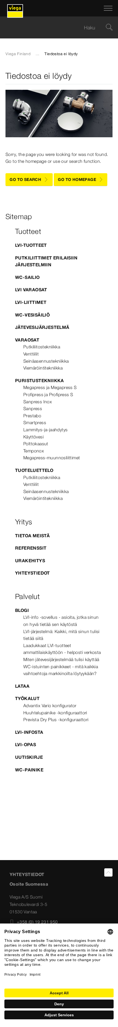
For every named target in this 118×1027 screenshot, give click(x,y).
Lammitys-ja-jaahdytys (45, 429)
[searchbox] (54, 27)
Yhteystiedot (32, 573)
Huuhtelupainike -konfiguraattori (55, 712)
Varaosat (27, 340)
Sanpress (32, 408)
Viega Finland (17, 53)
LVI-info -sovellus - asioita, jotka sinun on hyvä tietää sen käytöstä (61, 620)
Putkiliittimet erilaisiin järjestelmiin (46, 261)
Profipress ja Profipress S (48, 394)
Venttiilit (31, 354)
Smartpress (34, 422)
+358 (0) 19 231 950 (37, 922)
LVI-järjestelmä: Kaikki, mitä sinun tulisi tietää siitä (61, 635)
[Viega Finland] (15, 8)
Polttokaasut (35, 443)
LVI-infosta (29, 732)
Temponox (33, 451)
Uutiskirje (29, 757)
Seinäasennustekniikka (46, 361)
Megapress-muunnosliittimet (51, 457)
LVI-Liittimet (30, 302)
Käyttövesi (33, 437)
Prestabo (32, 415)
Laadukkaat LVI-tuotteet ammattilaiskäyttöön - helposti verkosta (62, 649)
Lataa (22, 686)
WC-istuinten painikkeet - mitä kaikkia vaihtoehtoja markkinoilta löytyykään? (60, 670)
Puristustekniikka (39, 380)
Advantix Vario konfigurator (50, 705)
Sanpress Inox (37, 401)
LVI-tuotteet (31, 245)
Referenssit (30, 548)
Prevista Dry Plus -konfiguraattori (56, 719)
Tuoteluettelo (34, 470)
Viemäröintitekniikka (43, 368)
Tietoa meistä (32, 535)
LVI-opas (25, 744)
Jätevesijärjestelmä (42, 327)
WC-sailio (27, 277)
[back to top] (108, 872)
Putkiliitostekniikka (41, 346)
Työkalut (27, 698)
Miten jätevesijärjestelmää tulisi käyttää (61, 659)
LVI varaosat (31, 289)
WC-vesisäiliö (32, 315)
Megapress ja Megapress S (50, 387)
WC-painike (29, 770)
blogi (22, 610)
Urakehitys (30, 560)
